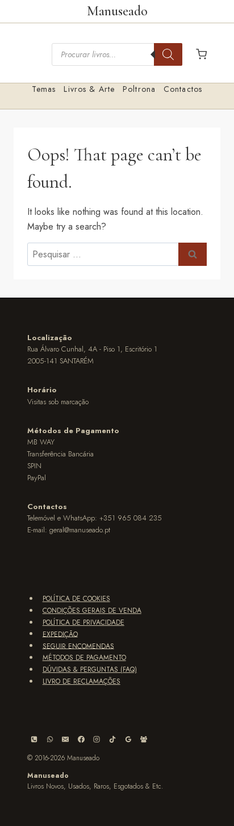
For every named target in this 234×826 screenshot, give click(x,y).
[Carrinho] (201, 54)
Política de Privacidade (83, 622)
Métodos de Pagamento (84, 658)
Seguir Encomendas (78, 646)
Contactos (183, 89)
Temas (44, 89)
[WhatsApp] (50, 739)
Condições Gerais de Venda (92, 610)
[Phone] (34, 739)
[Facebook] (81, 739)
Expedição (60, 634)
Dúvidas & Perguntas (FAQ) (90, 669)
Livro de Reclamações (81, 681)
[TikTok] (112, 739)
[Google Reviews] (128, 739)
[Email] (65, 739)
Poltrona (139, 89)
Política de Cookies (76, 599)
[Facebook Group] (144, 739)
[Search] (168, 54)
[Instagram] (96, 739)
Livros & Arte (89, 89)
